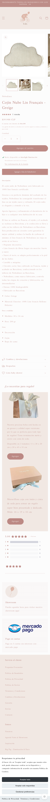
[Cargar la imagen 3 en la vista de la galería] (38, 85)
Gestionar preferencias (25, 792)
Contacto (8, 715)
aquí (17, 611)
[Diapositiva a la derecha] (47, 85)
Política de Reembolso (14, 673)
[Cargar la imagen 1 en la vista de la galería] (12, 85)
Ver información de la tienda (16, 164)
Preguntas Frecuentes (14, 667)
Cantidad (5, 133)
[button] (3, 18)
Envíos (8, 709)
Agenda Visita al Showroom (16, 737)
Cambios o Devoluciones (15, 697)
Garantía (8, 703)
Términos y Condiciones (30, 798)
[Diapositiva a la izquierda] (3, 85)
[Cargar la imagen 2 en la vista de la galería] (25, 85)
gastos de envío (9, 127)
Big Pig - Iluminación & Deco (17, 749)
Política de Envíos (12, 685)
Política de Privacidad (10, 798)
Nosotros (8, 731)
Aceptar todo (25, 780)
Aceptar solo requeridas (25, 786)
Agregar (15, 456)
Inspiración (9, 743)
